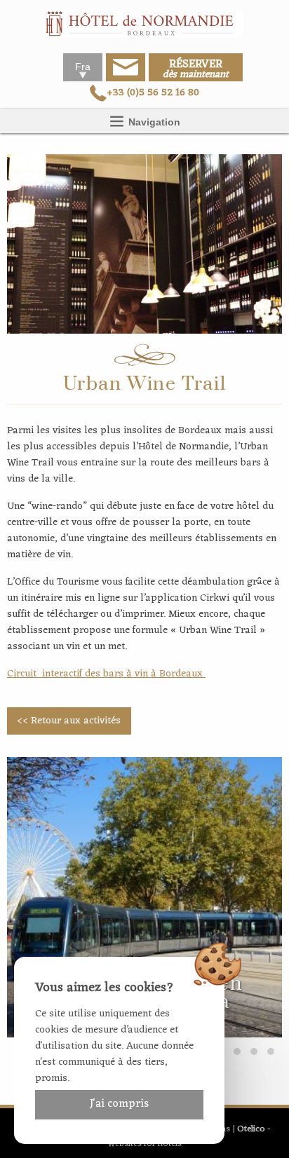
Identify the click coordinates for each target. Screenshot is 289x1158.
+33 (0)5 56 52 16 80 (153, 93)
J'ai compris (119, 1104)
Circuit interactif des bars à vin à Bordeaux (106, 674)
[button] (237, 1051)
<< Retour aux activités (69, 721)
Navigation (153, 122)
